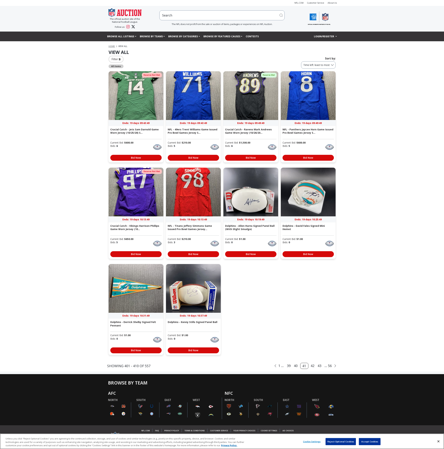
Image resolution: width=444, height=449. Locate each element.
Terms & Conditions (194, 430)
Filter (115, 59)
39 (289, 365)
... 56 (328, 365)
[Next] (335, 366)
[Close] (438, 441)
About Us (332, 2)
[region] (222, 441)
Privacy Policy (171, 430)
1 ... (281, 365)
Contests (252, 36)
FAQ (157, 430)
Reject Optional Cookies (340, 441)
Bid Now (136, 157)
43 (319, 365)
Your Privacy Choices (244, 430)
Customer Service (315, 2)
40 (296, 365)
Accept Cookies (369, 441)
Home (112, 46)
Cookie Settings (269, 430)
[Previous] (275, 366)
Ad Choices (288, 430)
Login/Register (324, 36)
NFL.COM (299, 2)
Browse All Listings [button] (120, 36)
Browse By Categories (183, 36)
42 (312, 365)
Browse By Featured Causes (221, 36)
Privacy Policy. (229, 445)
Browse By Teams (151, 36)
